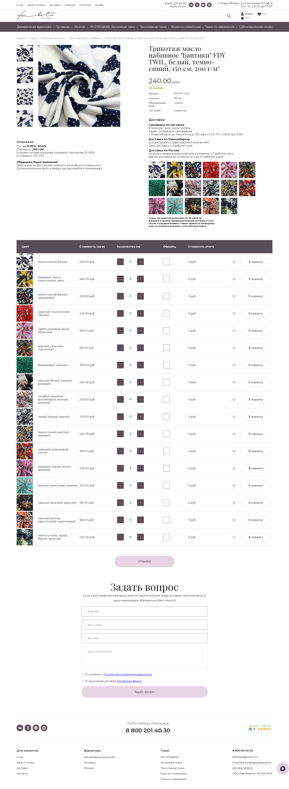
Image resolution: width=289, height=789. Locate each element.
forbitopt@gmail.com (245, 756)
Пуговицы (90, 762)
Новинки (70, 5)
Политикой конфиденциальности (128, 674)
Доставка (55, 5)
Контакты (85, 5)
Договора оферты (129, 681)
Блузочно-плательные (173, 773)
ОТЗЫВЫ (144, 561)
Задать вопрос (178, 6)
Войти (249, 13)
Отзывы (99, 5)
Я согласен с (118, 674)
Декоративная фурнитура (99, 757)
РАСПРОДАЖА (169, 757)
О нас (20, 5)
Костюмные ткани (171, 762)
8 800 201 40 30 (175, 3)
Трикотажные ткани (172, 768)
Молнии (88, 768)
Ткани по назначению (173, 779)
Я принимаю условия (113, 681)
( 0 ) (264, 13)
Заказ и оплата (36, 5)
